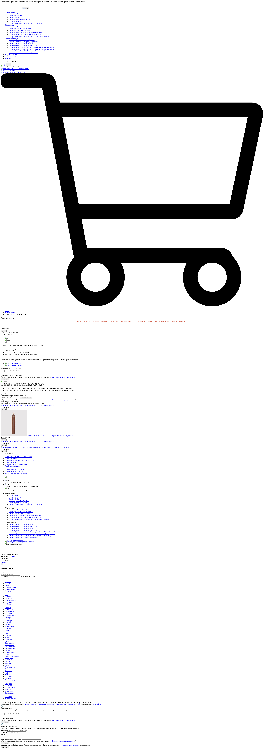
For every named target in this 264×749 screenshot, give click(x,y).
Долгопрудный (10, 667)
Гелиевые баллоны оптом (14, 471)
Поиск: (3, 572)
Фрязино (8, 663)
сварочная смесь (69, 704)
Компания (4, 369)
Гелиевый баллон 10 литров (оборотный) (23, 45)
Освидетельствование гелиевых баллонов (20, 460)
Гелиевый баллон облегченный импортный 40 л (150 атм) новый (32, 47)
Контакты (8, 58)
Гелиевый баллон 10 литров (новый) (22, 43)
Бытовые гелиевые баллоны (15, 468)
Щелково (8, 582)
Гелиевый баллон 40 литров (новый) (22, 40)
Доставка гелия (10, 56)
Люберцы (8, 621)
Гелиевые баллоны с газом (14, 470)
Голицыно (8, 606)
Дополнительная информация (11, 375)
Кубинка (8, 604)
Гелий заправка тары (12, 466)
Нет (4, 562)
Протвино (8, 676)
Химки (7, 682)
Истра (7, 634)
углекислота (51, 704)
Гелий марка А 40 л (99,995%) (19, 19)
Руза (6, 595)
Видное (7, 624)
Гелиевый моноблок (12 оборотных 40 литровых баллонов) (30, 51)
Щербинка (8, 673)
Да (2, 562)
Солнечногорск (10, 587)
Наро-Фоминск (10, 615)
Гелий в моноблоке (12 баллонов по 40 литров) (25, 23)
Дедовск (8, 635)
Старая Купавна (10, 611)
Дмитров (8, 641)
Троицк (7, 669)
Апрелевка (9, 613)
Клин (7, 630)
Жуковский (9, 678)
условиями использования (70, 745)
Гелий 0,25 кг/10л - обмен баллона (21, 29)
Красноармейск (10, 698)
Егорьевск (8, 639)
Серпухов (8, 684)
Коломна (8, 689)
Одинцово (8, 602)
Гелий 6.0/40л (14, 17)
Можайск (8, 619)
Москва (7, 580)
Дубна (7, 665)
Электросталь (10, 680)
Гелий (7, 311)
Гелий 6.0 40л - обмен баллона (19, 30)
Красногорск (9, 626)
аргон (36, 704)
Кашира (8, 632)
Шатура (7, 584)
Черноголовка (10, 647)
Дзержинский (10, 648)
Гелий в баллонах (11, 462)
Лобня (7, 654)
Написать (21, 72)
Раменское (8, 596)
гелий (78, 704)
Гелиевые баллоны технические (16, 464)
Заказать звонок (23, 69)
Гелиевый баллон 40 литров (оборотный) (23, 42)
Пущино (8, 650)
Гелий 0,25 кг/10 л (15, 16)
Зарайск (8, 637)
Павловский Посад (11, 600)
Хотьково (8, 591)
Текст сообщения (7, 718)
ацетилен (42, 704)
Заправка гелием (11, 55)
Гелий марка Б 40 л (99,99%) (19, 21)
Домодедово (9, 693)
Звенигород (9, 691)
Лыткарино (9, 658)
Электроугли (9, 609)
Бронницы (8, 695)
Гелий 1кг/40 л (14, 14)
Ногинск (8, 608)
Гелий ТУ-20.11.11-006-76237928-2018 (18, 457)
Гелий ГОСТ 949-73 (12, 458)
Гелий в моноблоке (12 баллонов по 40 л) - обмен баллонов (30, 36)
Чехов (7, 585)
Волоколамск (9, 645)
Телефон (4, 371)
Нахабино (8, 628)
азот (32, 704)
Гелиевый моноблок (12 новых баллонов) (23, 53)
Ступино (12, 556)
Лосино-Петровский (12, 656)
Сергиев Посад (10, 589)
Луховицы (8, 622)
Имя (2, 712)
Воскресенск (9, 643)
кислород (59, 704)
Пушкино (8, 598)
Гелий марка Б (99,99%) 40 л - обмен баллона (25, 34)
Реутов (7, 661)
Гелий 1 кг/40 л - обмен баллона (20, 27)
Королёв (8, 674)
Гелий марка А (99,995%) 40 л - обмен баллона (25, 32)
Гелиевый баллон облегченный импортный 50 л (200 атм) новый (32, 49)
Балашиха (8, 697)
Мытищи (8, 617)
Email (3, 735)
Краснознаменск (11, 652)
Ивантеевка (9, 660)
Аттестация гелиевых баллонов (16, 473)
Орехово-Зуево (10, 687)
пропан (27, 704)
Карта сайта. (96, 704)
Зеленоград (9, 671)
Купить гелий (10, 313)
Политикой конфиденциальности (63, 377)
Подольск (8, 685)
